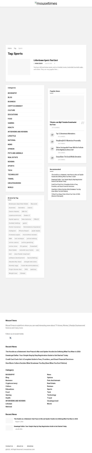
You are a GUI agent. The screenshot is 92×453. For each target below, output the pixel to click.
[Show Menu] (7, 3)
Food (10, 119)
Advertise (30, 446)
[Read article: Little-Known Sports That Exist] (19, 67)
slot (10, 254)
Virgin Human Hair (15, 269)
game (25, 223)
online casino (14, 242)
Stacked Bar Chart (15, 262)
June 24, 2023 (48, 63)
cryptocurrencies (15, 215)
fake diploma (26, 219)
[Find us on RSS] (22, 338)
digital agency (14, 219)
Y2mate (22, 273)
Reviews (11, 162)
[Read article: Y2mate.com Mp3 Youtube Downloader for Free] (67, 108)
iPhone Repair (24, 231)
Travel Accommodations (29, 265)
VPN (26, 269)
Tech (10, 170)
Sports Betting (32, 258)
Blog (10, 97)
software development (17, 258)
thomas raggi (13, 265)
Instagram (12, 231)
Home (10, 48)
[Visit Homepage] (46, 3)
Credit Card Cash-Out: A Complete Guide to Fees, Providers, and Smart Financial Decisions (39, 359)
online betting (32, 238)
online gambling (27, 242)
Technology (13, 174)
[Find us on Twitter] (10, 338)
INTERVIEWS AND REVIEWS (18, 132)
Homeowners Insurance (32, 227)
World (10, 187)
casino (30, 207)
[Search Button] (85, 3)
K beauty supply (14, 234)
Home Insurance (15, 227)
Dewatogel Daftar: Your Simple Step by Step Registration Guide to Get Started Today (37, 355)
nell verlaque (19, 238)
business (12, 207)
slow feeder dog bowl (22, 254)
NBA (10, 238)
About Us (20, 446)
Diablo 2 (27, 215)
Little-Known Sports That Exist (46, 60)
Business (11, 102)
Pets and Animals (15, 153)
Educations (13, 114)
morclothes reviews (30, 234)
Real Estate (13, 157)
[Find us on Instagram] (14, 338)
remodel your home (26, 250)
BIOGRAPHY (12, 93)
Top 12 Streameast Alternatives (65, 134)
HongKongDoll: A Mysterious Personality (68, 140)
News (10, 144)
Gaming (11, 123)
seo (37, 250)
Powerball (33, 246)
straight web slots (30, 262)
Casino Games (14, 211)
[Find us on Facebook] (6, 338)
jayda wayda (36, 231)
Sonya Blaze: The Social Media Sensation (68, 157)
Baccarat (34, 204)
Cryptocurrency (15, 106)
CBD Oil (24, 211)
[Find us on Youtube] (18, 338)
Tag (15, 48)
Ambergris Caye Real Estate (18, 204)
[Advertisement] (46, 26)
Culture (11, 110)
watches (33, 269)
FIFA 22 (36, 219)
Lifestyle (12, 136)
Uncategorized (14, 183)
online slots (13, 246)
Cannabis (21, 207)
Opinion (11, 149)
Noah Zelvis (39, 63)
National (12, 140)
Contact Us (9, 446)
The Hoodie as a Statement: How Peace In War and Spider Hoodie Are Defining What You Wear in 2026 (43, 351)
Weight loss (13, 273)
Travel (11, 179)
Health (11, 127)
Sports (20, 48)
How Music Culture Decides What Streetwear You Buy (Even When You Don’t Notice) (36, 363)
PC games (23, 246)
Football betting (14, 223)
